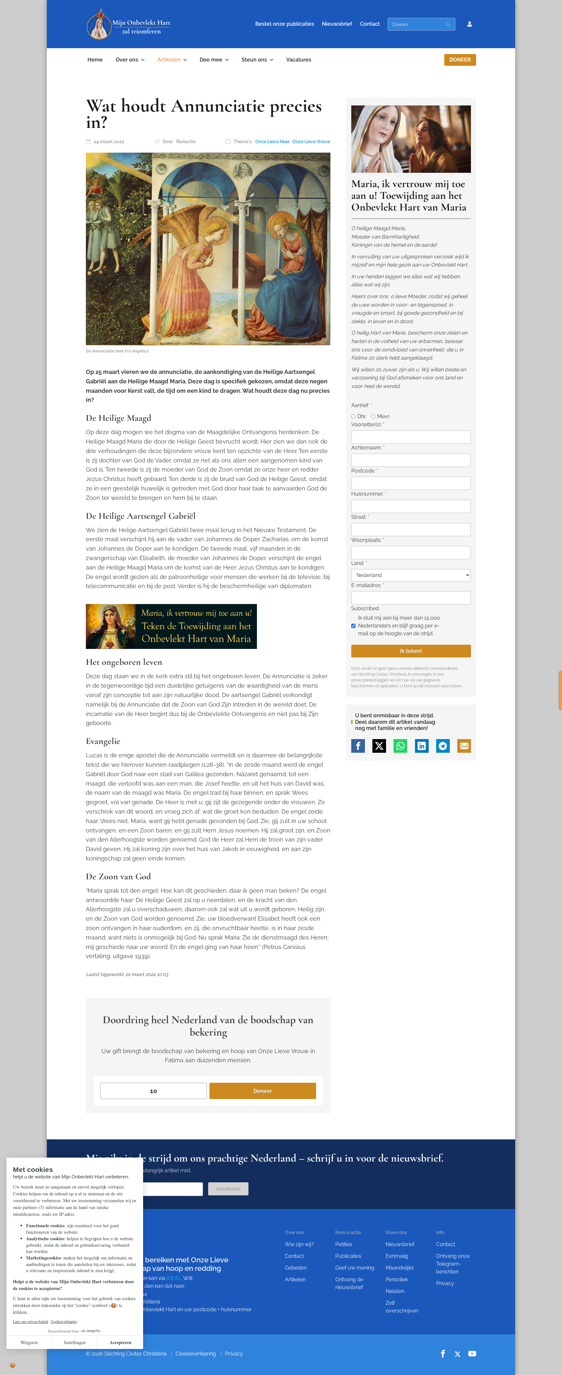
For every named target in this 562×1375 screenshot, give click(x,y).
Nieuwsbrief (337, 24)
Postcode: (364, 471)
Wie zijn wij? (299, 1244)
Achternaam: (368, 448)
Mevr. (383, 416)
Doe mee (211, 60)
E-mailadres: (367, 585)
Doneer (460, 60)
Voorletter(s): (367, 424)
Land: (359, 563)
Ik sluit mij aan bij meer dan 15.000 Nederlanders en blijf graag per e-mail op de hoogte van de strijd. (399, 626)
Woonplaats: (367, 540)
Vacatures (298, 60)
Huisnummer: (369, 494)
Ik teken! (411, 651)
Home (95, 60)
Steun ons (254, 60)
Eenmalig (397, 1256)
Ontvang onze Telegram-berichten (453, 1264)
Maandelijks (400, 1268)
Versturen (228, 1189)
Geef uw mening (354, 1268)
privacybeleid (363, 680)
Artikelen (169, 60)
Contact (370, 24)
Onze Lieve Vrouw (311, 141)
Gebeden (296, 1268)
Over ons (127, 60)
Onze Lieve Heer (272, 141)
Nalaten (395, 1291)
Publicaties (348, 1256)
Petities (343, 1244)
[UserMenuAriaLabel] (469, 24)
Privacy (445, 1283)
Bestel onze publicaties (284, 24)
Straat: (360, 517)
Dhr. (361, 416)
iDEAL (174, 1278)
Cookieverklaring (196, 1354)
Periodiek (397, 1279)
